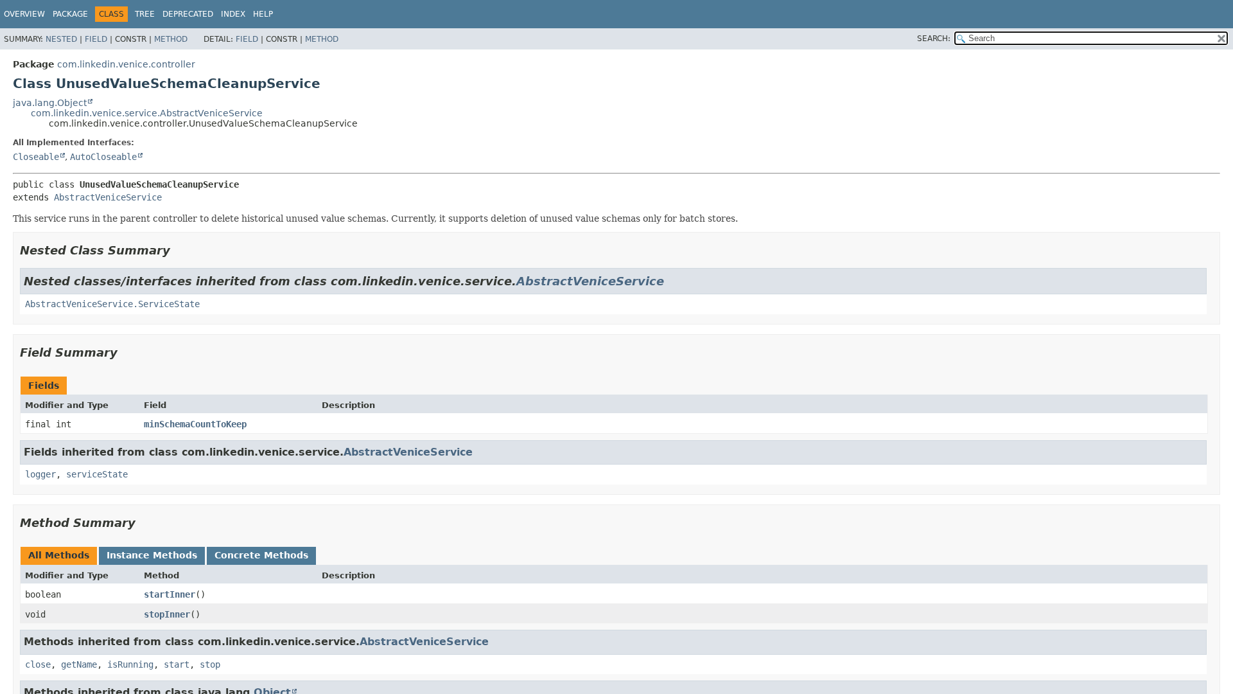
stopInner (167, 614)
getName (79, 664)
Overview (24, 14)
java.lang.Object (50, 103)
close (38, 664)
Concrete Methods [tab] (261, 555)
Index (233, 14)
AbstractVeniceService (108, 197)
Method (171, 39)
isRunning (130, 664)
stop (210, 664)
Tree (145, 14)
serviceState (97, 474)
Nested (61, 39)
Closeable (36, 157)
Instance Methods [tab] (152, 555)
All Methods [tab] (58, 555)
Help (263, 14)
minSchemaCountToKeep (195, 424)
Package (70, 14)
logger (40, 474)
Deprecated (187, 14)
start (176, 664)
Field (96, 39)
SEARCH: (933, 38)
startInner (169, 594)
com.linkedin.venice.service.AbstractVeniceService (147, 113)
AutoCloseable (103, 157)
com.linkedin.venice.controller (126, 64)
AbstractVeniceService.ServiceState (112, 304)
